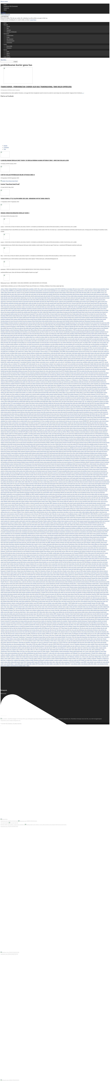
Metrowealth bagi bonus (46, 497)
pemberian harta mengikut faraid (44, 526)
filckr (99, 385)
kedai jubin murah (33, 455)
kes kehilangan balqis (70, 464)
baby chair (62, 306)
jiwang (12, 446)
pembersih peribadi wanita (58, 526)
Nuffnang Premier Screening (102, 510)
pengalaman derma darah (80, 530)
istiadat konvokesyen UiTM (91, 433)
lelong (38, 480)
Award (8, 26)
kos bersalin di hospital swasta (49, 472)
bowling (46, 331)
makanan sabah (4, 487)
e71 (26, 378)
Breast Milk (9, 46)
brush (2, 333)
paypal (28, 522)
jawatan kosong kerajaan (26, 440)
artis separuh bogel (51, 303)
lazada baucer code (67, 478)
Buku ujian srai (49, 335)
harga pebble (103, 408)
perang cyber (89, 535)
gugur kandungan (17, 403)
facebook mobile (58, 383)
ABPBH (11, 290)
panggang (12, 521)
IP (23, 431)
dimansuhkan (15, 371)
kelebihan (3, 458)
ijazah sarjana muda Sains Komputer (79, 424)
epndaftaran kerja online (20, 381)
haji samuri (97, 403)
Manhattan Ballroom (17, 490)
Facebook (54, 381)
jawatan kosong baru (90, 439)
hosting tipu (51, 419)
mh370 (61, 497)
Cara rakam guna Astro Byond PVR (36, 349)
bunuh (93, 335)
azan (46, 306)
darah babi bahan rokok (17, 365)
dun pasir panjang (80, 376)
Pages (16, 517)
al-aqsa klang (63, 296)
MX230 (2, 505)
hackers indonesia (39, 403)
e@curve (30, 378)
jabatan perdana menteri (45, 435)
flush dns (53, 387)
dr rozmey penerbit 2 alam (25, 376)
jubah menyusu (71, 446)
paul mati (3, 522)
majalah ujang (94, 485)
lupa (79, 483)
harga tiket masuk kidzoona (18, 412)
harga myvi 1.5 (48, 408)
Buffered (80, 333)
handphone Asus (12, 405)
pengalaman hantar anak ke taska (13, 531)
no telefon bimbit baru (57, 508)
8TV (83, 289)
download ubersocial (102, 374)
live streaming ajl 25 (35, 481)
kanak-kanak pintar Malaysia (56, 451)
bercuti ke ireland (18, 321)
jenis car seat (67, 444)
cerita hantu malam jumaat (78, 353)
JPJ (37, 446)
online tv (97, 512)
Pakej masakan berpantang (14, 519)
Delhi (42, 367)
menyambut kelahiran (103, 496)
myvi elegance (44, 505)
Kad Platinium (57, 447)
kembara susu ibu (85, 460)
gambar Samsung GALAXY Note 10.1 (96, 394)
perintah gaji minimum (59, 537)
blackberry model (15, 326)
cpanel (100, 362)
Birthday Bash (69, 324)
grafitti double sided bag (13, 401)
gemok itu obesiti (26, 397)
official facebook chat (41, 512)
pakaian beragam (24, 517)
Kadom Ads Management (15, 449)
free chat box (35, 389)
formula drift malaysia (102, 387)
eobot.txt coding (4, 381)
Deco (5, 367)
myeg (6, 505)
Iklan (16, 426)
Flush (49, 387)
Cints (105, 356)
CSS (18, 364)
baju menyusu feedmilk (47, 310)
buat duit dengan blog (37, 333)
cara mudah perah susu (37, 347)
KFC (36, 465)
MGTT (57, 497)
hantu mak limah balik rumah (66, 405)
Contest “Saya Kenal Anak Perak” (10, 184)
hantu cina (35, 405)
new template (100, 506)
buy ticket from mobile (53, 337)
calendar (80, 337)
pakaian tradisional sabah (61, 517)
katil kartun (63, 453)
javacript (35, 439)
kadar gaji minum (103, 447)
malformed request (63, 489)
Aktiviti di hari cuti (56, 294)
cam (84, 337)
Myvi (24, 505)
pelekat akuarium (80, 524)
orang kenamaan (10, 513)
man (83, 489)
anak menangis (89, 297)
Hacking (46, 403)
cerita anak (63, 353)
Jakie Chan (8, 437)
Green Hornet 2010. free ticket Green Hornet (62, 401)
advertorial (51, 292)
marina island (39, 490)
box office (56, 331)
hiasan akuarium (71, 415)
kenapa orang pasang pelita (46, 462)
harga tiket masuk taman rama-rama (49, 412)
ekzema (87, 378)
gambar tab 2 (53, 396)
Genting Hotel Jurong (59, 397)
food (63, 387)
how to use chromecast (58, 421)
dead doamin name (96, 365)
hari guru (61, 414)
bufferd (76, 333)
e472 (24, 378)
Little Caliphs (18, 481)
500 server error (76, 289)
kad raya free (77, 447)
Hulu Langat (12, 422)
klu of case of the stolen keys (17, 469)
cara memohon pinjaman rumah (81, 346)
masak (18, 492)
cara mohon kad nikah (6, 347)
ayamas (23, 306)
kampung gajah (29, 451)
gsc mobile (3, 403)
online (80, 512)
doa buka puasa (88, 371)
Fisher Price (34, 387)
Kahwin (39, 449)
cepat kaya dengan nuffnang (28, 353)
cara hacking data (86, 344)
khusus (50, 465)
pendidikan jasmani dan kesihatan (68, 528)
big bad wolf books (28, 324)
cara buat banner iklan (73, 340)
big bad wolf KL (37, 324)
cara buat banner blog (62, 340)
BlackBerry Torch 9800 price (42, 326)
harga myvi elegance (65, 408)
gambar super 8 (46, 396)
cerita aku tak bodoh (55, 353)
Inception (39, 428)
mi (64, 497)
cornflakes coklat (86, 362)
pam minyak (83, 519)
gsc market (106, 401)
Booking (33, 331)
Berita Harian (38, 321)
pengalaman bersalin (42, 530)
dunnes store (87, 376)
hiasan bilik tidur (88, 415)
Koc (32, 469)
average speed (67, 305)
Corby (55, 362)
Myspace (21, 505)
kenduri (55, 462)
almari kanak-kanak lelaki (40, 297)
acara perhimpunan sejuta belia (20, 290)
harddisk (25, 406)
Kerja (46, 464)
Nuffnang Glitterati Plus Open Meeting (67, 510)
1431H (35, 289)
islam (44, 433)
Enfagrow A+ (68, 380)
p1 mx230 (99, 513)
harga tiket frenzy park (96, 410)
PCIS (33, 522)
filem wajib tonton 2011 (18, 387)
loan (42, 481)
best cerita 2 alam (79, 322)
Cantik (15, 339)
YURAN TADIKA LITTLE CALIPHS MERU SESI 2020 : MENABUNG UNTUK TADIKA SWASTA (25, 198)
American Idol (64, 297)
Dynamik (8, 378)
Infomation (90, 428)
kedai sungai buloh (97, 455)
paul (104, 521)
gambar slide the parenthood (14, 396)
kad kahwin (27, 447)
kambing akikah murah (72, 449)
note (105, 508)
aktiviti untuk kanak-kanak (37, 296)
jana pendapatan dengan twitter (81, 437)
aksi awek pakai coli (33, 294)
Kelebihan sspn (78, 458)
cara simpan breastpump (75, 349)
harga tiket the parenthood (40, 414)
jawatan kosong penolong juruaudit (63, 442)
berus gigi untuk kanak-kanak (47, 322)
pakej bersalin (89, 517)
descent (79, 367)
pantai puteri (22, 521)
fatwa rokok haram (49, 385)
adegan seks (104, 290)
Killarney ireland (90, 465)
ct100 (27, 364)
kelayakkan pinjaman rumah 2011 (98, 456)
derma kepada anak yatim (71, 367)
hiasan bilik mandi (79, 415)
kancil (64, 451)
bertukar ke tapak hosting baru (21, 322)
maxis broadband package (84, 492)
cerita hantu (68, 353)
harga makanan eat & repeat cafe (37, 408)
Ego (84, 378)
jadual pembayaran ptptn (80, 435)
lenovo (41, 480)
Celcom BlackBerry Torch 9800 (57, 351)
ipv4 (13, 433)
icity (45, 422)
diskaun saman (72, 371)
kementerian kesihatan (100, 460)
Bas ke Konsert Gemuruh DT (29, 314)
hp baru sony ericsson (77, 421)
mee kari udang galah (92, 494)
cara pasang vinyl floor (86, 347)
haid (88, 403)
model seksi (18, 501)
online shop (92, 512)
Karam (88, 451)
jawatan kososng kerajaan (41, 444)
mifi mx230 (3, 499)
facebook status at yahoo (88, 383)
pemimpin (80, 526)
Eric (27, 381)
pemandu (94, 524)
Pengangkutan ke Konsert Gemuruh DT (36, 533)
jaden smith (54, 435)
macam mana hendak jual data (98, 483)
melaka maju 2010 (14, 496)
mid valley (98, 497)
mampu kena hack (72, 489)
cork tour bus (79, 362)
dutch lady (99, 376)
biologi (59, 324)
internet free (3, 431)
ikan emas (94, 424)
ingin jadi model (97, 428)
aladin (72, 296)
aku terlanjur (56, 296)
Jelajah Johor (58, 444)
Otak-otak (54, 513)
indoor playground (77, 428)
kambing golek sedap (94, 449)
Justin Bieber (8, 447)
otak (51, 513)
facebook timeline (105, 383)
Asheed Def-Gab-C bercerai (69, 303)
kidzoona (59, 465)
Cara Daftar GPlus (86, 342)
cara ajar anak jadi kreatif (86, 339)
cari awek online (100, 349)
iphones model (8, 433)
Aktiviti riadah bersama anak (17, 296)
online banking (85, 512)
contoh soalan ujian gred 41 (13, 362)
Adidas (2, 292)
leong (45, 480)
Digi (44, 369)
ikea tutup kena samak (9, 426)
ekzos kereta (92, 378)
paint (19, 517)
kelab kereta (72, 456)
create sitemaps (4, 364)
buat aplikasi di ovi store (26, 333)
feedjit (85, 385)
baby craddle (68, 306)
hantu (31, 405)
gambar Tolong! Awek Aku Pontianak (66, 396)
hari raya (98, 414)
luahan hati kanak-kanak (50, 483)
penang (84, 526)
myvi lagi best (58, 505)
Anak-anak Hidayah (53, 299)
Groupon (75, 401)
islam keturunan (58, 433)
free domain (49, 389)
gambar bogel (18, 392)
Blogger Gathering (69, 328)
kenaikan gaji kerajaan (8, 462)
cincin (85, 356)
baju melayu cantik (10, 310)
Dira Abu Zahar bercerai (33, 371)
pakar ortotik (70, 517)
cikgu (82, 356)
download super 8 (92, 374)
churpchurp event (67, 356)
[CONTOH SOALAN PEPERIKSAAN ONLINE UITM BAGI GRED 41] (5, 171)
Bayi (68, 314)
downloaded (3, 376)
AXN (2, 306)
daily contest (4, 365)
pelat (74, 524)
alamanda (86, 296)
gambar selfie (4, 396)
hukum (106, 421)
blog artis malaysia (100, 326)
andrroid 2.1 (83, 299)
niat (19, 508)
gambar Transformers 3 (80, 396)
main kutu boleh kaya (51, 485)
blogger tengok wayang (98, 328)
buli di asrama (63, 335)
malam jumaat (81, 487)
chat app (34, 355)
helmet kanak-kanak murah (40, 415)
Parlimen (54, 521)
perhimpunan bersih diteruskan (32, 537)
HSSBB (85, 421)
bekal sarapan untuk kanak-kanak (43, 315)
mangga (2, 490)
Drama (35, 376)
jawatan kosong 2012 (64, 439)
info (87, 428)
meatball (37, 494)
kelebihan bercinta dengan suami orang (14, 458)
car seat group (32, 339)
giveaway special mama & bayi (97, 397)
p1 (65, 513)
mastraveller (69, 492)
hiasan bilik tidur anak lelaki (98, 415)
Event (32, 381)
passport (82, 521)
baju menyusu (38, 310)
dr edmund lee (10, 376)
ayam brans (18, 306)
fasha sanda (28, 385)
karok (4, 453)
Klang (85, 467)
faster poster (41, 385)
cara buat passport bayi (54, 342)
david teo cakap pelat (79, 365)
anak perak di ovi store (104, 297)
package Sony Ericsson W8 (97, 515)
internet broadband (103, 430)
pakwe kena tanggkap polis (73, 519)
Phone (8, 55)
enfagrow (63, 380)
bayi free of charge (89, 314)
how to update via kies (47, 421)
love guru (17, 483)
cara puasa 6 (16, 349)
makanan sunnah (12, 487)
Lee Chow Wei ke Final (26, 480)
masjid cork (40, 492)
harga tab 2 (88, 410)
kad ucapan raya (95, 447)
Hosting (84, 417)
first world (28, 387)
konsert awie (44, 471)
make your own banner (21, 487)
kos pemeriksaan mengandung (79, 472)
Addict (99, 290)
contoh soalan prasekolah (91, 360)
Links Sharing (7, 56)
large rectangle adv (103, 476)
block (77, 326)
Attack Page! (32, 305)
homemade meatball (57, 417)
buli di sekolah (70, 335)
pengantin (49, 533)
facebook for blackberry (20, 383)
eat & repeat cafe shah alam (56, 378)
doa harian (95, 371)
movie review (97, 501)
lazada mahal (75, 478)
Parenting (40, 521)
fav (65, 385)
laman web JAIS (47, 476)
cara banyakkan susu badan (30, 340)
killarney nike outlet (12, 467)
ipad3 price (50, 431)
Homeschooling (66, 417)
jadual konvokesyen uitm (69, 435)
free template (18, 390)
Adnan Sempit (7, 292)
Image (15, 428)
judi (82, 446)
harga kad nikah (12, 408)
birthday (64, 324)
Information (6, 33)
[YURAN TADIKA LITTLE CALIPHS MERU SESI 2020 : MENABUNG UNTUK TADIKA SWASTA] (5, 195)
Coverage (96, 362)
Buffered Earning (87, 333)
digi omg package (101, 369)
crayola (106, 362)
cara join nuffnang (5, 346)
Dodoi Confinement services (23, 372)
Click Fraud (21, 358)
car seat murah (49, 339)
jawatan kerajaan (47, 439)
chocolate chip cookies (102, 355)
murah (71, 503)
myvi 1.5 (28, 505)
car (18, 339)
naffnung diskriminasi (77, 505)
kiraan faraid (23, 467)
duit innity (73, 376)
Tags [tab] (5, 149)
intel (89, 430)
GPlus (5, 401)
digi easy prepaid (76, 369)
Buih (103, 333)
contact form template (26, 360)
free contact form (42, 389)
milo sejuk (31, 499)
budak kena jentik (55, 333)
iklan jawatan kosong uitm (96, 426)
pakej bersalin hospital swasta (99, 517)
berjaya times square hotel (59, 321)
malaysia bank (27, 489)
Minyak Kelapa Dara (75, 499)
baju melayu (97, 308)
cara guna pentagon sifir (69, 344)
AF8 (77, 292)
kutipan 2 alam (74, 474)
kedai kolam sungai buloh (43, 455)
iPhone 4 (69, 431)
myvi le (63, 505)
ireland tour (20, 433)
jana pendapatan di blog (94, 437)
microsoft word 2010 (91, 497)
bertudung (11, 322)
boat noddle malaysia (94, 330)
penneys (13, 535)
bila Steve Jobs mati (53, 324)
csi (11, 364)
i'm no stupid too (22, 422)
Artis (46, 303)
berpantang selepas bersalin (96, 321)
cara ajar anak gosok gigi (74, 339)
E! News (13, 378)
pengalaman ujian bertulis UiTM (88, 531)
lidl (64, 480)
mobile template (11, 501)
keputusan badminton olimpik (82, 462)
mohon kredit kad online (35, 501)
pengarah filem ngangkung (58, 533)
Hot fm (56, 419)
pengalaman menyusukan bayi (73, 531)
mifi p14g (8, 499)
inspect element (4, 430)
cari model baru (4, 351)
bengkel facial (78, 317)
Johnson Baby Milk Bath (30, 446)
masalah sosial (33, 492)
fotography (6, 389)
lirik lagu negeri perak (98, 480)
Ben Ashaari (64, 317)
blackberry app (88, 324)
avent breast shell (59, 305)
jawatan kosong (54, 439)
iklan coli (24, 426)
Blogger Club (61, 328)
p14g (43, 515)
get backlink (67, 397)
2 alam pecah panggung (49, 289)
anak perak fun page (15, 299)
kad (23, 447)
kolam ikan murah (63, 469)
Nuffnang (14, 510)
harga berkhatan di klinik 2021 (49, 406)
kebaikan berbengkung (84, 453)
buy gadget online (28, 337)
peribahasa (41, 537)
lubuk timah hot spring (61, 483)
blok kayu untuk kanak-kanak (44, 330)
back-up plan (99, 306)
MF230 (54, 497)
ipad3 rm (55, 431)
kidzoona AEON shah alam (67, 465)
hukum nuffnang (4, 422)
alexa (30, 297)
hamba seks (5, 405)
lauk (29, 478)
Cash (16, 351)
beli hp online (39, 317)
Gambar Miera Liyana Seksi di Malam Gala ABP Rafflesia (89, 392)
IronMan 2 (26, 433)
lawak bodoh (33, 478)
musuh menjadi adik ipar (79, 503)
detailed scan (97, 367)
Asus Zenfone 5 (18, 305)
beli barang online (12, 317)
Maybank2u (3, 494)
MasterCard (63, 492)
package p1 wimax (86, 515)
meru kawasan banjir (27, 497)
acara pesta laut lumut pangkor (35, 290)
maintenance (84, 485)
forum (2, 389)
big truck (43, 324)
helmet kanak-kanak (28, 415)
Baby (51, 306)
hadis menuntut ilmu (67, 403)
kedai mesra (77, 455)
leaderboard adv (4, 480)
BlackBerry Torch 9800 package (27, 326)
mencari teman (51, 496)
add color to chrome (92, 290)
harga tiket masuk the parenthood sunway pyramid (85, 412)
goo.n (38, 399)
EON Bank (11, 381)
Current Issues (10, 35)
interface (92, 430)
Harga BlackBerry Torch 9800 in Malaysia (83, 406)
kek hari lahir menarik (16, 456)
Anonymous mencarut (28, 301)
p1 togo (12, 515)
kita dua (80, 467)
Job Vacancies (10, 39)
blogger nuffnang (88, 328)
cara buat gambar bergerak (33, 342)
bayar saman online (62, 314)
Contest (43, 360)
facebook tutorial (5, 385)
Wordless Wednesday (12, 31)
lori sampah (95, 481)
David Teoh (87, 365)
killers (18, 467)
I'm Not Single (30, 422)
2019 (59, 289)
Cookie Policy (33, 20)
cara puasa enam (23, 349)
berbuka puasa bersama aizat (48, 319)
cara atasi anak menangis (98, 339)
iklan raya (8, 428)
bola (10, 331)
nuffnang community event (31, 510)
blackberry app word (97, 324)
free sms (13, 390)
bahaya (81, 308)
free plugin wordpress (6, 390)
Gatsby (19, 397)
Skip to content (4, 1)
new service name (92, 506)
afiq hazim (84, 292)
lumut (71, 483)
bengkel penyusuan (102, 317)
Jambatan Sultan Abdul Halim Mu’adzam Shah (46, 437)
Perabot (63, 535)
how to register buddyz (22, 421)
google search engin (70, 399)
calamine (76, 337)
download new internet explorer (57, 374)
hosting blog (8, 419)
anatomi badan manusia (68, 299)
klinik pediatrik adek (5, 469)
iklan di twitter (45, 426)
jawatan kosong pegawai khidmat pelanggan (63, 440)
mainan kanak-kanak (69, 485)
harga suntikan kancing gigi (78, 410)
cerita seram (97, 353)
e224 (19, 378)
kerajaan (39, 464)
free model (89, 389)
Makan (99, 485)
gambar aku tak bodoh (100, 390)
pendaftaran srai (28, 528)
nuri (8, 512)
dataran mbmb (42, 365)
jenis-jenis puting (83, 444)
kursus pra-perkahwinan (61, 474)
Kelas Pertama (79, 456)
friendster (63, 390)
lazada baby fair (52, 478)
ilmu (12, 428)
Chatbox (38, 355)
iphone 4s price (98, 431)
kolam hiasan (46, 469)
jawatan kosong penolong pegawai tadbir (81, 442)
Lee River (34, 480)
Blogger (37, 328)
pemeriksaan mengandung (71, 526)
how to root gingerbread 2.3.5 (35, 421)
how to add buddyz (80, 419)
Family (5, 44)
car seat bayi (26, 339)
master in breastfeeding (54, 492)
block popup (90, 326)
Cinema (95, 356)
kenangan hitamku (20, 462)
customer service (60, 364)
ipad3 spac (60, 431)
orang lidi (16, 513)
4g (67, 289)
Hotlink (68, 419)
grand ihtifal (37, 401)
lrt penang (31, 483)
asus (13, 305)
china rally (90, 355)
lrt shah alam (37, 483)
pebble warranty (68, 522)
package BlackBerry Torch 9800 (73, 515)
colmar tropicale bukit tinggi (74, 358)
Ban (71, 312)
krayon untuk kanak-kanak (95, 472)
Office (34, 512)
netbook (46, 506)
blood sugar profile (63, 330)
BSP (5, 333)
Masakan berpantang (25, 492)
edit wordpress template (77, 378)
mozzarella (36, 503)
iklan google (51, 426)
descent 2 (83, 367)
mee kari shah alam (82, 494)
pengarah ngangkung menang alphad (73, 533)
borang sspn (38, 331)
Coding (46, 358)
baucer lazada (54, 314)
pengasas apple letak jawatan (89, 533)
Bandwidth (75, 312)
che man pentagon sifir (45, 355)
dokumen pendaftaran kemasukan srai (39, 372)
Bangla (79, 312)
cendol (105, 351)
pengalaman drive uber (91, 530)
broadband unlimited (99, 331)
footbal (71, 387)
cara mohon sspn (15, 347)
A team (90, 289)
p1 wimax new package (24, 515)
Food (8, 51)
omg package (60, 512)
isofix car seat (65, 433)
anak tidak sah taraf (43, 299)
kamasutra (56, 449)
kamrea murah (36, 451)
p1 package (105, 513)
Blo (75, 326)
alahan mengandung (79, 296)
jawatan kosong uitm (30, 444)
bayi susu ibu (97, 314)
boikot (6, 331)
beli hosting (32, 317)
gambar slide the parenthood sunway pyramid (31, 396)
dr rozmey (16, 376)
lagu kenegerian (20, 476)
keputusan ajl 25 (71, 462)
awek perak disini (98, 305)
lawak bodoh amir (40, 478)
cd (32, 351)
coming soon (93, 358)
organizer (21, 513)
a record (86, 289)
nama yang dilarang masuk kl (22, 506)
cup (38, 364)
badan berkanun (17, 308)
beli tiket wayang (57, 317)
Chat (30, 355)
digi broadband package (60, 369)
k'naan (13, 447)
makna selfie (46, 487)
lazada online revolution (91, 478)
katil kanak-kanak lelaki (55, 453)
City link (6, 358)
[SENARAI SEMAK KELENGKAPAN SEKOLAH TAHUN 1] (5, 209)
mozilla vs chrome (29, 503)
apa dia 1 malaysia (59, 301)
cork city (62, 362)
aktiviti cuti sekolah (47, 294)
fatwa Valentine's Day (59, 385)
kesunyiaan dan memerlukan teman (26, 465)
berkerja (72, 321)
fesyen (93, 385)
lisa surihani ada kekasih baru (7, 481)
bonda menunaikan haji (16, 331)
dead (91, 365)
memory (38, 496)
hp (65, 421)
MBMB (27, 494)
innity (105, 428)
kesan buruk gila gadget (6, 465)
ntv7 (10, 510)
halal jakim (105, 403)
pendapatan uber (44, 528)
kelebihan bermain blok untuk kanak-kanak (46, 458)
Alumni (48, 297)
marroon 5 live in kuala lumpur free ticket (71, 490)
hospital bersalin (78, 417)
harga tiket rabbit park (28, 414)
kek (10, 456)
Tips (8, 28)
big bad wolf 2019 (19, 324)
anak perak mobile (34, 299)
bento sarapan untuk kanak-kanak (19, 319)
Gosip (8, 37)
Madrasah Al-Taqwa (21, 485)
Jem (63, 444)
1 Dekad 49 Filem (12, 289)
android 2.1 (77, 299)
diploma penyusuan (22, 371)
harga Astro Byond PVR (36, 406)
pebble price (61, 522)
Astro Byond (87, 303)
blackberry (82, 324)
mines (41, 499)
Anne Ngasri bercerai (97, 299)
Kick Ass (54, 465)
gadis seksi (75, 390)
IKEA (2, 426)
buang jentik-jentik (15, 333)
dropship (40, 376)
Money (50, 501)
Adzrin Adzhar (62, 292)
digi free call (83, 369)
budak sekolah (63, 333)
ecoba (64, 378)
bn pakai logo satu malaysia (82, 330)
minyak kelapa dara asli (85, 499)
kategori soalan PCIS (44, 453)
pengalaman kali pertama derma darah (31, 531)
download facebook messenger (96, 372)
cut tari (65, 364)
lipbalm (88, 480)
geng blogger (40, 397)
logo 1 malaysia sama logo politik (63, 481)
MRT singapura (53, 503)
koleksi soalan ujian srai (31, 471)
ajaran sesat (20, 294)
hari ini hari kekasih (72, 414)
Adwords (56, 292)
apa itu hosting (75, 301)
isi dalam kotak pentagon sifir (36, 433)
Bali (47, 312)
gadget (71, 390)
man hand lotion (104, 489)
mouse (88, 501)
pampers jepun (89, 519)
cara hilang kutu (103, 344)
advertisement (32, 292)
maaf (89, 483)
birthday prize (76, 324)
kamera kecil (4, 451)
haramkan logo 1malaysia (7, 406)
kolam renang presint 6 (94, 469)
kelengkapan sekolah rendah (33, 460)
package (50, 515)
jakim (12, 437)
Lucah (68, 483)
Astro (82, 303)
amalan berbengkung (56, 297)
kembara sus (77, 460)
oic (47, 512)
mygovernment (11, 505)
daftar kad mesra (97, 364)
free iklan (66, 389)
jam (30, 437)
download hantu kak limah (32, 374)
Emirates (47, 380)
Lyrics (82, 483)
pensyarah (18, 535)
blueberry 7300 (71, 330)
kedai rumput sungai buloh (87, 455)
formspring (94, 387)
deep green (22, 367)
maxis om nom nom (95, 492)
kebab (77, 453)
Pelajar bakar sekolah (13, 524)
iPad (39, 431)
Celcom (42, 351)
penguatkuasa (104, 533)
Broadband (82, 331)
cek (34, 351)
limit (69, 480)
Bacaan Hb (85, 306)
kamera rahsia (17, 451)
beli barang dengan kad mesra (98, 315)
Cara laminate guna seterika (35, 346)
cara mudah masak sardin (26, 347)
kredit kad (3, 474)
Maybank (102, 492)
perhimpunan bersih (19, 537)
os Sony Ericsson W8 (35, 513)
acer (57, 290)
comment (98, 358)
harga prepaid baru (29, 410)
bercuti (12, 321)
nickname (28, 508)
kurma (53, 474)
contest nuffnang (59, 360)
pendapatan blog (36, 528)
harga (29, 406)
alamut (97, 296)
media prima (52, 494)
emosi (50, 380)
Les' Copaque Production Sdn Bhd (55, 480)
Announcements (10, 40)
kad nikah (44, 447)
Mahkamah (28, 485)
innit (102, 428)
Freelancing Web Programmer (11, 6)
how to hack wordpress (11, 421)
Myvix (67, 505)
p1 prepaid (7, 515)
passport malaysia (94, 521)
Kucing (40, 474)
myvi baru (38, 505)
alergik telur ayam (25, 297)
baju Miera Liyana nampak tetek (77, 310)
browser (106, 331)
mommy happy (44, 501)
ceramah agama (38, 353)
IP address (26, 431)
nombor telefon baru (71, 508)
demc (47, 367)
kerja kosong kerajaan (59, 464)
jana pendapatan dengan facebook (66, 437)
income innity (44, 428)
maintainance (78, 485)
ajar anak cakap (13, 294)
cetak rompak (7, 355)
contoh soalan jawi (80, 360)
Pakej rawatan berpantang (27, 519)
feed (82, 385)
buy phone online (43, 337)
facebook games (40, 383)
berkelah (67, 321)
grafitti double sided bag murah (26, 401)
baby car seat (56, 306)
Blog (94, 326)
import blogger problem (30, 428)
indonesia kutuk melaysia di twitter (61, 428)
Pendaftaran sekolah (5, 528)
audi (37, 305)
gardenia (106, 396)
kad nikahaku (50, 447)
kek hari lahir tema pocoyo (28, 456)
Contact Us (6, 8)
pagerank (12, 517)
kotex (87, 472)
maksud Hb (52, 487)
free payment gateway (103, 389)
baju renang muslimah (9, 312)
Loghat (44, 481)
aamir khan (102, 289)
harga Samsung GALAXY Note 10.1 (42, 410)
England (94, 380)
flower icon (45, 387)
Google (41, 399)
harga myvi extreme (75, 408)
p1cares (46, 515)
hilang (21, 417)
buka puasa (7, 335)
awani (72, 305)
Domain (53, 372)
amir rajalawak (71, 297)
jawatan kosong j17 (15, 440)
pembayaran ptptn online (30, 526)
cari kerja (106, 349)
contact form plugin (16, 360)
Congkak (9, 360)
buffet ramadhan (98, 333)
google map (62, 399)
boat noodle (102, 330)
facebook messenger (49, 383)
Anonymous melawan (17, 301)
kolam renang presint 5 (83, 469)
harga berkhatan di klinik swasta (64, 406)
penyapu (45, 535)
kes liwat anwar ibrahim (81, 464)
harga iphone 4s (4, 408)
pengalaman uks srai (9, 533)
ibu (43, 422)
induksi (83, 428)
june (95, 446)
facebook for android (9, 383)
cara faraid (29, 344)
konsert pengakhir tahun (64, 471)
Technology (9, 42)
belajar (72, 315)
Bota (43, 331)
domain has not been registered (62, 372)
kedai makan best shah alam (56, 455)
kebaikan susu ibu (24, 455)
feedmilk (89, 385)
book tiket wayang (26, 331)
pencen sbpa (102, 526)
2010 (56, 289)
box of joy (50, 331)
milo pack (26, 499)
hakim (101, 403)
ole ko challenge (52, 512)
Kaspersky (8, 453)
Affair (79, 292)
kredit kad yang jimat (11, 474)
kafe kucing (24, 449)
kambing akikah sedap (83, 449)
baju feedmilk (91, 308)
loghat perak (50, 481)
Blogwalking (34, 330)
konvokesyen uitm (16, 472)
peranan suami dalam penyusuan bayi (77, 535)
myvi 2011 (33, 505)
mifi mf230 (106, 497)
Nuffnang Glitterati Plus (51, 510)
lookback (90, 481)
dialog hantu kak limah (17, 369)
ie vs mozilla (41, 424)
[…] (83, 93)
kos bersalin (38, 472)
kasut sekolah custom (16, 453)
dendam (54, 367)
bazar (101, 314)
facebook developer (95, 381)
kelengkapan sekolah (22, 460)
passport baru (87, 521)
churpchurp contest (58, 356)
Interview (16, 431)
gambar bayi (12, 392)
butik (4, 337)
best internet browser (89, 322)
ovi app (58, 513)
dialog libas (25, 369)
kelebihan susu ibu (12, 460)
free (10, 389)
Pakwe (65, 519)
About (5, 9)
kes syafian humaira (91, 464)
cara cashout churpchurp (66, 342)
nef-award (41, 506)
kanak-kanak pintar (44, 451)
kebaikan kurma (94, 453)
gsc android (87, 401)
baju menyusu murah (58, 310)
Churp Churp (39, 356)
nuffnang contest (42, 510)
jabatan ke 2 (37, 435)
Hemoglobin (64, 415)
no (42, 508)
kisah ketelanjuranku (73, 467)
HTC (88, 421)
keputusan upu (28, 464)
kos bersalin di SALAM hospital (64, 472)
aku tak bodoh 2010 (48, 296)
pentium (29, 535)
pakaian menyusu (33, 517)
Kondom (39, 471)
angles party (89, 299)
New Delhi (70, 506)
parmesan (66, 521)
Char (27, 355)
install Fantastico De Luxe (14, 430)
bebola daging (12, 315)
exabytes (37, 381)
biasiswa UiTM (4, 324)
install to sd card (61, 430)
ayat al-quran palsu (29, 306)
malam (76, 487)
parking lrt (49, 521)
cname (42, 358)
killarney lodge (97, 465)
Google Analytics (55, 399)
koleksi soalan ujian (20, 471)
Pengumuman (4, 535)
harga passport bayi (95, 408)
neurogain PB (63, 506)
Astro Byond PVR (94, 303)
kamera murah (10, 451)
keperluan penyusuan (62, 462)
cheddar (79, 355)
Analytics (60, 299)
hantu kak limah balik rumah (44, 405)
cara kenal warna (14, 346)
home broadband (48, 417)
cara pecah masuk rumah (98, 347)
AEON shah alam (70, 292)
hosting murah (28, 419)
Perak (66, 535)
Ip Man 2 (35, 431)
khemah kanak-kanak (43, 465)
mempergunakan (44, 496)
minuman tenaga (65, 499)
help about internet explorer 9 (54, 415)
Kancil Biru (69, 451)
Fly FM (57, 387)
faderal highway (12, 385)
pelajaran (20, 524)
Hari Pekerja (92, 414)
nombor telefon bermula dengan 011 (84, 508)
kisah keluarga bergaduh (62, 467)
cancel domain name (8, 339)
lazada (46, 478)
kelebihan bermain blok (29, 458)
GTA (11, 403)
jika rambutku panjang (92, 444)
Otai (42, 513)
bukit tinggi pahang (29, 335)
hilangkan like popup (28, 417)
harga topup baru (55, 414)
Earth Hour (39, 378)
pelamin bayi (53, 524)
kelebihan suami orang (95, 458)
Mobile (5, 501)
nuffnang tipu (4, 512)
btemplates (8, 333)
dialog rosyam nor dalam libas (35, 369)
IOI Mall (20, 431)
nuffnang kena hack (81, 510)
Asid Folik (78, 303)
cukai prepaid (32, 364)
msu (60, 503)
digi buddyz (69, 369)
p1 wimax (16, 515)
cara (54, 339)
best (55, 322)
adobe (12, 292)
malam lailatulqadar (89, 487)
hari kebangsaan (85, 414)
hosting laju (13, 419)
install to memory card (52, 430)
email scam (41, 380)
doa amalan (82, 371)
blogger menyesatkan (79, 328)
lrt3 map (42, 483)
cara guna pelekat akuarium (56, 344)
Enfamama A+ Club (87, 380)
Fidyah (96, 385)
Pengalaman (6, 530)
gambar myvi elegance (20, 394)
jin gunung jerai (101, 444)
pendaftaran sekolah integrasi (17, 528)
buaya (44, 333)
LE (104, 478)
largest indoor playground (7, 478)
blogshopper (16, 330)
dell (45, 367)
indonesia (50, 428)
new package (85, 506)
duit (69, 376)
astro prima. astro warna (6, 305)
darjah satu (26, 365)
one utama (76, 512)
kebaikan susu (4, 455)
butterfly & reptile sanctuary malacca (14, 337)
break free (61, 331)
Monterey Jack (55, 501)
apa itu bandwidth (68, 301)
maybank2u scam (11, 494)
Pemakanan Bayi (88, 524)
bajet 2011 (85, 308)
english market (99, 380)
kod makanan (36, 469)
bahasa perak (76, 308)
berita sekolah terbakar (47, 321)
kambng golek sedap (104, 449)
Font (60, 387)
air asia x (102, 292)
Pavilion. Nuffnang (21, 522)
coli (57, 358)
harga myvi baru (56, 408)
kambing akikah (63, 449)
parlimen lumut (60, 521)
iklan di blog (30, 426)
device (101, 367)
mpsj (43, 503)
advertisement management (42, 292)
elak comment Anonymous (102, 378)
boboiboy (3, 331)
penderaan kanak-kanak (54, 528)
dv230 (2, 378)
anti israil (42, 301)
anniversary (3, 301)
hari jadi (79, 414)
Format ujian (88, 387)
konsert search (73, 471)
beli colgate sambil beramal (23, 317)
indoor (71, 428)
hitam (42, 417)
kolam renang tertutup (10, 471)
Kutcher (69, 474)
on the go (71, 512)
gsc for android (94, 401)
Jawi (49, 444)
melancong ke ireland (24, 496)
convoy (47, 362)
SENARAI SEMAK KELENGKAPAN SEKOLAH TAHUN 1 (15, 213)
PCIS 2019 (37, 522)
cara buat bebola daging (84, 340)
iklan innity (57, 426)
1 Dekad (6, 289)
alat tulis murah (7, 297)
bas (21, 314)
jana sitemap (20, 439)
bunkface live (77, 335)
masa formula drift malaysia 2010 (8, 492)
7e (81, 289)
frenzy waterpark (45, 390)
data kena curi (35, 365)
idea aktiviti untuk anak (55, 422)
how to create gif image (90, 419)
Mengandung (58, 496)
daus (61, 365)
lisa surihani (106, 480)
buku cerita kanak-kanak (40, 335)
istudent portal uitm (27, 435)
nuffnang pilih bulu (90, 510)
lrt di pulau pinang (24, 483)
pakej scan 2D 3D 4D (38, 519)
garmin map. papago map (7, 397)
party (74, 521)
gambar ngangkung (40, 394)
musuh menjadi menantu (90, 503)
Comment (17, 90)
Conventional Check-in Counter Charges (29, 362)
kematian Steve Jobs (69, 460)
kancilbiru (74, 451)
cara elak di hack (22, 344)
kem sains (43, 460)
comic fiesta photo (85, 358)
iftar (45, 424)
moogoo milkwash (64, 501)
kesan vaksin (15, 465)
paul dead (107, 521)
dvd (5, 378)
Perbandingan (99, 535)
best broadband (59, 322)
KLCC (88, 467)
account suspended (51, 290)
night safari (33, 508)
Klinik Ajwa (93, 467)
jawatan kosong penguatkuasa (26, 442)
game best (88, 396)
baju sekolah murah (26, 312)
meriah (16, 497)
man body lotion (88, 489)
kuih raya (49, 474)
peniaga (9, 535)
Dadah (91, 364)
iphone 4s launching (81, 431)
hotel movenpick (62, 419)
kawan (68, 453)
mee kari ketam (58, 494)
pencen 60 (96, 526)
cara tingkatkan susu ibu (87, 349)
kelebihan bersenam (61, 458)
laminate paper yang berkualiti (82, 476)
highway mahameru (14, 417)
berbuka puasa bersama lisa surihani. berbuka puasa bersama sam (71, 319)
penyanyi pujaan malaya (37, 535)
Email (14, 380)
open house (102, 512)
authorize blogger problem (44, 305)
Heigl (19, 415)
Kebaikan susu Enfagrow (14, 455)
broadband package (89, 331)
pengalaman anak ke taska (15, 530)
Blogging (6, 24)
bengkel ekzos (70, 317)
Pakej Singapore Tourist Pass (51, 519)
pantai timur (28, 521)
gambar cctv (25, 392)
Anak (76, 297)
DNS (78, 371)
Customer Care (52, 364)
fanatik (23, 385)
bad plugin (10, 308)
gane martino (94, 396)
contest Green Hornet (50, 360)
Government (99, 399)
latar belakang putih (17, 478)
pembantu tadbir (20, 526)
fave (67, 385)
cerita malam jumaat (89, 353)
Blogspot (22, 330)
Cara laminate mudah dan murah (50, 346)
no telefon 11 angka (47, 508)
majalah (89, 485)
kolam (41, 469)
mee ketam (99, 494)
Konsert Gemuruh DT (53, 471)
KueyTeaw (44, 474)
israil (70, 433)
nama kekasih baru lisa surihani (8, 506)
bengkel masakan (85, 317)
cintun (2, 358)
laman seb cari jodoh (37, 476)
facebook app (60, 381)
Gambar (93, 390)
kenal (15, 462)
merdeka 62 (12, 497)
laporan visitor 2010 (93, 476)
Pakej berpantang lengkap (79, 517)
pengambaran (17, 533)
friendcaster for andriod (54, 390)
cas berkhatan (11, 351)
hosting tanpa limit (44, 419)
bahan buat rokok (49, 308)
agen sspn (94, 292)
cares (94, 349)
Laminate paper (70, 476)
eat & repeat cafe (46, 378)
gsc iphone (100, 401)
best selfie (107, 322)
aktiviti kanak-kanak (88, 294)
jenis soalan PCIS (74, 444)
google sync (78, 399)
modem (23, 501)
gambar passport (49, 394)
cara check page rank (77, 342)
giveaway (87, 397)
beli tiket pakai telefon (47, 317)
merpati (20, 497)
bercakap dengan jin (5, 321)
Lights (66, 480)
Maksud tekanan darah (60, 487)
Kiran (47, 467)
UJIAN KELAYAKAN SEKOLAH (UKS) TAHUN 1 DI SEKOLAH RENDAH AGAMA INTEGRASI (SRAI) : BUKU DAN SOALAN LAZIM (35, 160)
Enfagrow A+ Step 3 (77, 380)
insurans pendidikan (83, 430)
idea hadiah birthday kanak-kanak (27, 424)
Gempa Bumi (33, 397)
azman (48, 306)
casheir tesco (21, 351)
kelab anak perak (39, 456)
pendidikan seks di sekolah (82, 528)
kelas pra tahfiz (86, 456)
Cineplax (99, 356)
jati (32, 439)
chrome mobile (16, 356)
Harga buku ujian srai (98, 406)
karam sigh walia (94, 451)
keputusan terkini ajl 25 (19, 464)
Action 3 (67, 290)
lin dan (80, 480)
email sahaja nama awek (33, 380)
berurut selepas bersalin (34, 322)
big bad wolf (11, 324)
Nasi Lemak (36, 506)
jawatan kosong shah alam (19, 444)
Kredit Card (105, 472)
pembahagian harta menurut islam (8, 526)
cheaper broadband (69, 355)
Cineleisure (90, 356)
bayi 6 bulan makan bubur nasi (77, 314)
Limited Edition (74, 480)
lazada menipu (82, 478)
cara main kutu (61, 346)
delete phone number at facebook (33, 367)
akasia (26, 294)
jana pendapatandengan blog (10, 439)
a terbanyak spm (96, 289)
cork (59, 362)
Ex (34, 381)
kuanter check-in (34, 474)
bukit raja (22, 335)
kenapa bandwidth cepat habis (32, 462)
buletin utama (57, 335)
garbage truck (101, 396)
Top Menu (3, 12)
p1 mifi (79, 513)
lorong (100, 481)
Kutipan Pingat (99, 474)
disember (67, 371)
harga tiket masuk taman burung (32, 412)
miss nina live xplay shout (97, 499)
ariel (40, 303)
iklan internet (63, 426)
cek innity (37, 351)
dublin (66, 376)
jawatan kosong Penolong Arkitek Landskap (43, 442)
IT (33, 435)
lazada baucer (59, 478)
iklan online (3, 428)
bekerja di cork (59, 315)
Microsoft (83, 497)
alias (33, 297)
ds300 (55, 376)
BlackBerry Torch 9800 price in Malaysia (59, 326)
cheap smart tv (61, 355)
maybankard (18, 494)
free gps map (55, 389)
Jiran (9, 446)
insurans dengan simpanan (72, 430)
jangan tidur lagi (27, 439)
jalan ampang (17, 437)
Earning (34, 378)
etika (29, 381)
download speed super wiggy (81, 374)
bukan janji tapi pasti (15, 335)
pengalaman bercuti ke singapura (29, 530)
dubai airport (62, 376)
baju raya (87, 310)
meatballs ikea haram (44, 494)
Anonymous (9, 301)
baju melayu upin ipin (29, 310)
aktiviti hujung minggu (78, 294)
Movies (23, 503)
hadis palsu (75, 403)
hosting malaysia (20, 419)
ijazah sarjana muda (65, 424)
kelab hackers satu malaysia (62, 456)
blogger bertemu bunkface (45, 328)
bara (101, 312)
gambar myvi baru (10, 394)
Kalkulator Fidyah (49, 449)
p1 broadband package (72, 513)
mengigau (64, 496)
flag (38, 387)
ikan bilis (90, 424)
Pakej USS (60, 519)
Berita (33, 321)
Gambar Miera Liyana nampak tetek (66, 392)
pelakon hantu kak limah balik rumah (31, 524)
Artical (43, 303)
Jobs (22, 446)
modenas (27, 501)
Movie (8, 53)
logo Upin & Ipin (75, 481)
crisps (9, 364)
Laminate (53, 476)
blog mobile (3, 328)
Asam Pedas (59, 303)
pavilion (15, 522)
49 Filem (64, 289)
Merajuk (3, 497)
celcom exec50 (82, 351)
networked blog (56, 506)
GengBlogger (46, 397)
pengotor (98, 533)
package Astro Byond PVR (59, 515)
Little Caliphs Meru (26, 481)
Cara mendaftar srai (103, 346)
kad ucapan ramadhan (86, 447)
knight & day (27, 469)
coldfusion (53, 358)
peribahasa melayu (49, 537)
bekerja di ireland (67, 315)
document (13, 372)
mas (82, 490)
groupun (80, 401)
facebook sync (97, 383)
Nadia (70, 505)
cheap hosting (54, 355)
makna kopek (39, 487)
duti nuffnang (106, 376)
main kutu (43, 485)
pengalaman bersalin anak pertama (56, 530)
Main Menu (3, 59)
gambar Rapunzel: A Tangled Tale (62, 394)
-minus (2, 289)
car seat (20, 339)
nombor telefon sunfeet (98, 508)
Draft (33, 376)
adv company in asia (19, 292)
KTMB (17, 474)
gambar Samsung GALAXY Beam (78, 394)
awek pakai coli (90, 305)
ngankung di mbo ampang (12, 508)
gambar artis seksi (5, 392)
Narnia (31, 506)
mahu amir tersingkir (36, 485)
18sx (39, 289)
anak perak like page (25, 299)
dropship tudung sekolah (48, 376)
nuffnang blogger (20, 510)
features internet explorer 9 (75, 385)
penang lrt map (89, 526)
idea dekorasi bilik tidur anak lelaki (88, 422)
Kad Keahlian (33, 447)
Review (5, 49)
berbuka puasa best (91, 319)
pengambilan (24, 533)
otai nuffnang (46, 513)
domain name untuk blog (83, 372)
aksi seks (41, 294)
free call (29, 389)
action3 (71, 290)
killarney (84, 465)
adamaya (75, 290)
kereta (42, 464)
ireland (16, 433)
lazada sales (100, 478)
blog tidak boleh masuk (29, 328)
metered (34, 497)
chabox (12, 355)
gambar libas (55, 392)
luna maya (75, 483)
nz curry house (12, 512)
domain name (73, 372)
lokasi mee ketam (84, 481)
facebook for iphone (31, 383)
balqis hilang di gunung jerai (63, 312)
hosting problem (35, 419)
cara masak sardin (69, 346)
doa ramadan (8, 372)
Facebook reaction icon (67, 383)
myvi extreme (51, 505)
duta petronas (94, 376)
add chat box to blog (82, 290)
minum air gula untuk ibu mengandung (52, 499)
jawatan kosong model (47, 440)
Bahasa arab (69, 308)
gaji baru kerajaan (83, 390)
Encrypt (58, 380)
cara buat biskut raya (22, 342)
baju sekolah (18, 312)
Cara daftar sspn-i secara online (98, 342)
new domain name (77, 506)
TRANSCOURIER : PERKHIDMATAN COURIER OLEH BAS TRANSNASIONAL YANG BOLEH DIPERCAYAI (36, 87)
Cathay (30, 351)
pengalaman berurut (69, 530)
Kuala (21, 474)
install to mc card (43, 430)
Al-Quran (68, 296)
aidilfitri (98, 292)
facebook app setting (68, 381)
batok (45, 314)
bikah (47, 324)
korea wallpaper (25, 472)
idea (49, 422)
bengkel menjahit (94, 317)
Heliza (21, 415)
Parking (45, 521)
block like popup (83, 326)
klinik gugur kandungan (102, 467)
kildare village (78, 465)
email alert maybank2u (21, 380)
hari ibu (66, 414)
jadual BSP (59, 435)
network (50, 506)
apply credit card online (30, 303)
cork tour (73, 362)
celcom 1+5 (47, 351)
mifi (102, 497)
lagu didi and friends (11, 476)
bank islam (97, 312)
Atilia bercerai (25, 305)
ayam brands (12, 306)
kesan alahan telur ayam (102, 464)
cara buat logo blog (44, 342)
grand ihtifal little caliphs (46, 401)
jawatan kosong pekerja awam (11, 442)
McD (33, 494)
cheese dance (84, 355)
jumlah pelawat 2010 (88, 446)
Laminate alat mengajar (61, 476)
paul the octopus (9, 522)
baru (19, 314)
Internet (96, 430)
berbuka (39, 319)
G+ (69, 390)
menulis (95, 496)
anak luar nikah (81, 297)
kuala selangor (26, 474)
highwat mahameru (5, 417)
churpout (74, 356)
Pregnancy (9, 48)
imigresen (19, 428)
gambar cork (31, 392)
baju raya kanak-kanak (95, 310)
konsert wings (90, 471)
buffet (92, 333)
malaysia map (55, 489)
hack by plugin (25, 403)
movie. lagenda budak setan (14, 503)
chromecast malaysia (30, 356)
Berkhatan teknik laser (79, 321)
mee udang (3, 496)
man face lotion (96, 489)
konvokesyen (97, 471)
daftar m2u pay (105, 364)
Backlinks (5, 308)
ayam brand (6, 306)
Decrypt (9, 367)
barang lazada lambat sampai (10, 314)
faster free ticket (34, 385)
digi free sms (89, 369)
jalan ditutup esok (25, 437)
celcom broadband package (71, 351)
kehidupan (6, 456)
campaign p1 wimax (98, 337)
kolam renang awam (73, 469)
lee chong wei (16, 480)
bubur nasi (48, 333)
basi (43, 314)
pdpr (41, 522)
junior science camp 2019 (102, 446)
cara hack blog (78, 344)
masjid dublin (46, 492)
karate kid (101, 451)
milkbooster (20, 499)
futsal (66, 390)
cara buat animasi (53, 340)
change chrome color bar (20, 355)
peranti (94, 535)
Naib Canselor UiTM (104, 505)
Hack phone (32, 403)
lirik (91, 480)
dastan (30, 365)
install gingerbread (25, 430)
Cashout (26, 351)
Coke (49, 358)
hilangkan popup (37, 417)
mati (73, 492)
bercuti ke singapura (27, 321)
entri (105, 380)
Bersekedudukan (5, 322)
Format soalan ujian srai (79, 387)
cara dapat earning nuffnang (11, 344)
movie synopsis (4, 503)
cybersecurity (87, 364)
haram (75, 405)
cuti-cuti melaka (79, 364)
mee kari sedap (73, 494)
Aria (38, 303)
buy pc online (35, 337)
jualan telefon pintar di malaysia (45, 446)
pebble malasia (46, 522)
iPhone (64, 431)
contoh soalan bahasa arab (70, 360)
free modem (95, 389)
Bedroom (18, 315)
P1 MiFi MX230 (93, 513)
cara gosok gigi (35, 344)
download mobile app (44, 374)
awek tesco (105, 305)
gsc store (8, 403)
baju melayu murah (19, 310)
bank (93, 312)
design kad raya (90, 367)
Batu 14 (49, 314)
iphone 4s (73, 431)
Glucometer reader (14, 399)
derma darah (62, 367)
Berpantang (87, 321)
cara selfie (67, 349)
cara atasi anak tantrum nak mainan (15, 340)
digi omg (95, 369)
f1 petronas (42, 381)
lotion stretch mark (8, 483)
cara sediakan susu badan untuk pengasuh (55, 349)
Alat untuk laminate (15, 297)
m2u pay (86, 483)
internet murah (10, 431)
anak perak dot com (5, 299)
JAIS (105, 435)
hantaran (27, 405)
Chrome (2, 356)
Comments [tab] (6, 147)
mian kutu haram (75, 497)
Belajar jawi (87, 315)
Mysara (16, 505)
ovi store (63, 513)
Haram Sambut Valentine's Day (97, 405)
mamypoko (79, 489)
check (75, 355)
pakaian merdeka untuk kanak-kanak (45, 517)
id (46, 422)
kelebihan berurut (70, 458)
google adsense (47, 399)
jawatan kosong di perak (100, 439)
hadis (61, 403)
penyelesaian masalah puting (54, 535)
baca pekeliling (79, 306)
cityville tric (15, 358)
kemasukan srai (60, 460)
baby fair (73, 306)
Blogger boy (55, 328)
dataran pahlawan (50, 365)
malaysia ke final (48, 489)
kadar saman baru (5, 449)
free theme (24, 390)
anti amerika (37, 301)
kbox (74, 453)
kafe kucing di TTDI (32, 449)
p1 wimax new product (36, 515)
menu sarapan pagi (88, 496)
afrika (88, 292)
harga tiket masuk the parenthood (65, 412)
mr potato (47, 503)
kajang (43, 449)
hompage (72, 417)
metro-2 (38, 497)
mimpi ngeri (37, 499)
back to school (92, 306)
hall (1, 405)
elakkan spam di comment (7, 380)
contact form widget (36, 360)
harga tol (49, 414)
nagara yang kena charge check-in (91, 505)
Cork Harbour (67, 362)
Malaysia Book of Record (37, 489)
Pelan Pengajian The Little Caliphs (64, 524)
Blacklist (71, 326)
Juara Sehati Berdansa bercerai (60, 446)
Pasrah (77, 521)
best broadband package (69, 322)
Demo (50, 367)
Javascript (40, 439)
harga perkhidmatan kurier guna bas (15, 410)
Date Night (57, 365)
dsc (58, 376)
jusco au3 (3, 447)
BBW (7, 315)
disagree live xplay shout (45, 371)
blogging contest (9, 330)
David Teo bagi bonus (68, 365)
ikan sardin (105, 424)
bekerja (53, 315)
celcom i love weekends (91, 351)
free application (19, 389)
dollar (49, 372)
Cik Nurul (78, 356)
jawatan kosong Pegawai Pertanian (82, 440)
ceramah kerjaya (46, 353)
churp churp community (48, 356)
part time (71, 521)
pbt (31, 522)
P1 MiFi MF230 (85, 513)
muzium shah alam (101, 503)
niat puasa (23, 508)
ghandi (83, 397)
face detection (48, 381)
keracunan (34, 464)
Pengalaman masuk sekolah (46, 531)
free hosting (61, 389)
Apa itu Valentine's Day (91, 301)
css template (23, 364)
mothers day (71, 501)
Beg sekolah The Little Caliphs (28, 315)
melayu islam (32, 496)
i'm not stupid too (38, 422)
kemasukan (54, 460)
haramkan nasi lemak (18, 406)
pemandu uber (100, 524)
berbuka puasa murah (101, 319)
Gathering (15, 397)
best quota (101, 322)
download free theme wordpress (18, 374)
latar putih (25, 478)
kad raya (63, 447)
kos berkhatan (32, 472)
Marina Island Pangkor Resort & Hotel (52, 490)
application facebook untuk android (16, 303)
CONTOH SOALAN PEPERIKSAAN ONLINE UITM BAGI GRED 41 (18, 175)
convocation (42, 362)
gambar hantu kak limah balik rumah (43, 392)
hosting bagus (90, 417)
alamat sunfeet (92, 296)
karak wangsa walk (81, 451)
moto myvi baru (78, 501)
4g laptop (70, 289)
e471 (21, 378)
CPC (103, 362)
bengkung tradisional (5, 319)
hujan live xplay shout (99, 421)
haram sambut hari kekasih (83, 405)
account (44, 290)
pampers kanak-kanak (98, 519)
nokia (64, 508)
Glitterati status (6, 399)
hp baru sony (69, 421)
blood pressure (55, 330)
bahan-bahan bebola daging (59, 308)
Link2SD (84, 480)
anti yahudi (47, 301)
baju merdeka (66, 310)
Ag (90, 292)
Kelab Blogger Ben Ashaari (49, 456)
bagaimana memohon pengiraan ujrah (36, 308)
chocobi (95, 355)
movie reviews (104, 501)
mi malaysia (67, 497)
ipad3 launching (44, 431)
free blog (25, 389)
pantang (33, 521)
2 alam (41, 289)
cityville (10, 358)
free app (13, 389)
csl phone (15, 364)
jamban (33, 437)
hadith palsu (84, 403)
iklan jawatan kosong (72, 426)
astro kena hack (103, 303)
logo (54, 481)
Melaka (8, 496)
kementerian (92, 460)
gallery (89, 390)
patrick (100, 521)
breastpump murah (74, 331)
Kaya (71, 453)
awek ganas (83, 305)
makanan (104, 485)
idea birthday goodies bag (67, 422)
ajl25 (24, 294)
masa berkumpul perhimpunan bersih (98, 490)
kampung (23, 451)
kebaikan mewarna (102, 453)
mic (80, 497)
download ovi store (69, 374)
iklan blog (19, 426)
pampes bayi (7, 521)
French (39, 390)
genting (51, 397)
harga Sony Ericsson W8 (66, 410)
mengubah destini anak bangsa (74, 496)
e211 (16, 378)
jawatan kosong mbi (37, 440)
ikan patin (100, 424)
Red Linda (12, 90)
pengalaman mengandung (59, 531)
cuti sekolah (73, 364)
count (92, 362)
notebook (3, 510)
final (25, 387)
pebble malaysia (54, 522)
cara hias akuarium (95, 344)
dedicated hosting (15, 367)
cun (36, 364)
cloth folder (37, 358)
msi (58, 503)
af (75, 292)
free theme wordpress (32, 390)
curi (40, 364)
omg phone (66, 512)
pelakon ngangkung (45, 524)
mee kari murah (66, 494)
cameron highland (89, 337)
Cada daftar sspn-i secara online (66, 337)
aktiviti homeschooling (67, 294)
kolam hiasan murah (54, 469)
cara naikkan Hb (65, 347)
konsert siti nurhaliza (82, 471)
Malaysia (22, 489)
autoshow (53, 305)
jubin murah (78, 446)
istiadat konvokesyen (79, 433)
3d (61, 289)
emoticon (54, 380)
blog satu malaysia (19, 328)
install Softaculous (34, 430)
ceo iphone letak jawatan (15, 353)
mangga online (8, 490)
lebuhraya (10, 480)
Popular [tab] (5, 145)
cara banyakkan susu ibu (43, 340)
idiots (36, 424)
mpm (41, 503)
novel (7, 510)
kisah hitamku (52, 467)
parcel (36, 521)
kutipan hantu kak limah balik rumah (87, 474)
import (23, 428)
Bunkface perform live (86, 335)
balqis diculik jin (52, 312)
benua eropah (30, 319)
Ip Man (31, 431)
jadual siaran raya (99, 435)
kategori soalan (35, 453)
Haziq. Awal (14, 415)
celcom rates (100, 351)
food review (67, 387)
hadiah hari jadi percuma (54, 403)
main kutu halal (60, 485)
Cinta (102, 356)
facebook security (77, 383)
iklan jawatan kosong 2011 (83, 426)
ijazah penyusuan (56, 424)
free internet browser (74, 389)
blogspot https (27, 330)
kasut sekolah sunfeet (27, 453)
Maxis (76, 492)
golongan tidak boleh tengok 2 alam (27, 399)
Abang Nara (6, 290)
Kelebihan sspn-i (86, 458)
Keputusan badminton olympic (96, 462)
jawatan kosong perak (96, 442)
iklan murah (105, 426)
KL (83, 467)
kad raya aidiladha (69, 447)
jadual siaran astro (91, 435)
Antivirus (52, 301)
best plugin (96, 322)
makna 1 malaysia (32, 487)
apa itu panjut (82, 301)
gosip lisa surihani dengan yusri (88, 399)
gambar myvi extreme (31, 394)
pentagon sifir (24, 535)
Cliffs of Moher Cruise (29, 358)
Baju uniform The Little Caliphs (38, 312)
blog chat (107, 326)
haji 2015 (92, 403)
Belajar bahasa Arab (79, 315)
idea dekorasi (77, 422)
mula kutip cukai (65, 503)
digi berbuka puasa (49, 369)
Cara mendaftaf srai (93, 346)
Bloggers (106, 328)
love (14, 483)
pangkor (17, 521)
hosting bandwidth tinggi (99, 417)
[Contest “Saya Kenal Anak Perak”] (9, 181)
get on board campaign (75, 397)
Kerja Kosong (51, 464)
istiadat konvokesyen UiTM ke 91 (15, 435)
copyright (52, 362)
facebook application (79, 381)
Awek (78, 305)
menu (83, 496)
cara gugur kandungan (44, 344)
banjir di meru (88, 312)
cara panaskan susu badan (75, 347)
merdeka (7, 497)
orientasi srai (27, 513)
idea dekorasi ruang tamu (13, 424)
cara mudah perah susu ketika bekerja (52, 347)
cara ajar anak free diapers (61, 339)
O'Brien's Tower (20, 512)
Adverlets (26, 292)
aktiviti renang (7, 296)
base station (39, 314)
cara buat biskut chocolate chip (97, 340)
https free (92, 421)
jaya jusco (52, 444)
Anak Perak (95, 297)
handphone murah (21, 405)
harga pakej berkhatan (85, 408)
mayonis (23, 494)
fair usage (19, 385)
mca (31, 494)
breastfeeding (67, 331)
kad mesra (39, 447)
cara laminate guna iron (23, 346)
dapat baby (9, 365)
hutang (16, 422)
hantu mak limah (55, 405)
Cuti (69, 364)
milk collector (14, 499)
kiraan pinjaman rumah (31, 467)
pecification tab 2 (76, 522)
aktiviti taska (27, 296)
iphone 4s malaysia (90, 431)
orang (4, 513)
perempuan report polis (9, 537)
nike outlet (38, 508)
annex (103, 299)
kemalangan (48, 460)
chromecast (22, 356)
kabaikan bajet (18, 447)
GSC (83, 401)
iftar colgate (49, 424)
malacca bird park (70, 487)
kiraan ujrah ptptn (42, 467)
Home (5, 4)
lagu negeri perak (28, 476)
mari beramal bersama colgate (29, 490)
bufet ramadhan (70, 333)
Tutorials (9, 30)
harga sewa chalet (56, 410)
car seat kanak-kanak (41, 339)
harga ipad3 (106, 406)
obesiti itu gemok (29, 512)
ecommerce (69, 378)
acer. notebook (61, 290)
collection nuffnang (62, 358)
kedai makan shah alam (68, 455)
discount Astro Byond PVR (58, 371)
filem (102, 385)
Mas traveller (86, 490)
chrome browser (8, 356)
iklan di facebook (37, 426)
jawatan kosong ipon (5, 440)
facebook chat (87, 381)
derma (57, 367)
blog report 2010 (10, 328)
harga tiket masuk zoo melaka (16, 414)
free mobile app (82, 389)
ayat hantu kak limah (39, 306)
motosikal (84, 501)
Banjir (83, 312)
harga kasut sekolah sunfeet (22, 408)
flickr (40, 387)
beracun (35, 319)
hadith (79, 403)
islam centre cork (50, 433)
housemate (72, 419)
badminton (23, 308)
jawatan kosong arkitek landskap (76, 439)
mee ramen (105, 494)
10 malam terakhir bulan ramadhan (25, 289)
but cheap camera (99, 335)
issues (72, 433)
